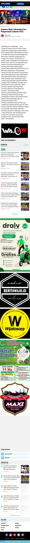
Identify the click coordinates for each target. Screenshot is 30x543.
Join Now (7, 538)
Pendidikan (18, 525)
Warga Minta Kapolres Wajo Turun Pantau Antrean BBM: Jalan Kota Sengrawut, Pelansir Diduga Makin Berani (10, 205)
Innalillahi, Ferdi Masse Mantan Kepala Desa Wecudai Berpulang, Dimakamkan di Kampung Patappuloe (10, 174)
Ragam (17, 527)
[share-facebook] (3, 6)
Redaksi (12, 538)
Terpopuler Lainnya (15, 515)
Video (2, 529)
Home (2, 26)
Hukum (17, 523)
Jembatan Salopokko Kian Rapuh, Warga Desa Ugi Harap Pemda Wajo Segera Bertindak (11, 507)
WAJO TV (20, 3)
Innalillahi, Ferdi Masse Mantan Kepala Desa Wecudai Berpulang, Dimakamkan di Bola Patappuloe (10, 154)
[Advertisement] (15, 432)
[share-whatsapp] (11, 6)
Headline (3, 523)
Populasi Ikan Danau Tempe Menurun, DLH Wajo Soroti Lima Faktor (10, 164)
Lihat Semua (15, 214)
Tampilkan (26, 144)
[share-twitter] (7, 6)
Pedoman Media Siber (20, 538)
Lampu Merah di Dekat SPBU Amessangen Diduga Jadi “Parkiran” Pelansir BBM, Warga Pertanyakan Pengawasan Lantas (11, 487)
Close (2, 541)
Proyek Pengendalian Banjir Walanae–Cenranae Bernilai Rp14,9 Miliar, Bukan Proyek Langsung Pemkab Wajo (9, 184)
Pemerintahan (5, 525)
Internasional (8, 454)
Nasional (7, 457)
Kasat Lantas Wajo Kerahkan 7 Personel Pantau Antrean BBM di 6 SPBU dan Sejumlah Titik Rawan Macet (10, 194)
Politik (3, 527)
